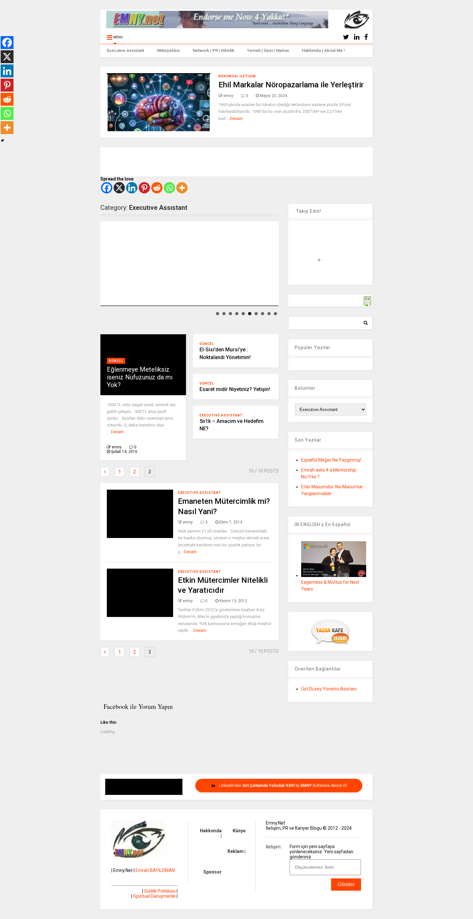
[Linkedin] (131, 187)
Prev (109, 263)
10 (275, 313)
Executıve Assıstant (125, 50)
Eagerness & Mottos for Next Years (330, 585)
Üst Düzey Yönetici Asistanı (329, 688)
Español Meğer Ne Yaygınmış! (331, 460)
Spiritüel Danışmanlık (154, 896)
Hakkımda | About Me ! (323, 50)
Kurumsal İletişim (237, 76)
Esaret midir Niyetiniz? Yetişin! (234, 389)
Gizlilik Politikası (160, 891)
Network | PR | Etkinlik (213, 50)
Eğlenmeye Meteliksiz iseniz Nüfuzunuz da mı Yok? (139, 377)
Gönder (346, 884)
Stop (109, 300)
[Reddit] (156, 187)
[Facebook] (106, 187)
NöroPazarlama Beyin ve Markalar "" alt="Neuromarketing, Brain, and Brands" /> (152, 102)
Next (270, 263)
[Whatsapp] (169, 187)
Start (104, 300)
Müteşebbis (168, 50)
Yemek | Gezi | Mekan (268, 50)
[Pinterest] (144, 187)
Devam (236, 118)
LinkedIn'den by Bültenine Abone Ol (282, 785)
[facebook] (366, 37)
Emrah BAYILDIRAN (155, 870)
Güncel (116, 361)
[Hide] (2, 140)
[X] (119, 187)
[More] (182, 187)
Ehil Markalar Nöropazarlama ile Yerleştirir (291, 84)
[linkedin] (356, 37)
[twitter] (346, 37)
